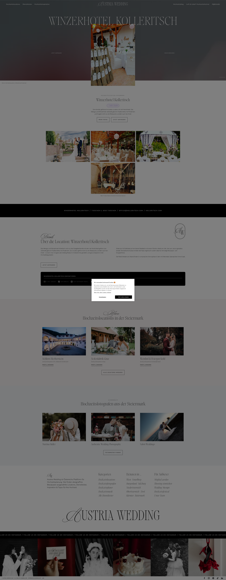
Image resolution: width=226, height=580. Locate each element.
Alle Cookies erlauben (123, 297)
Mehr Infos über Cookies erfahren (102, 292)
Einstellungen (102, 297)
